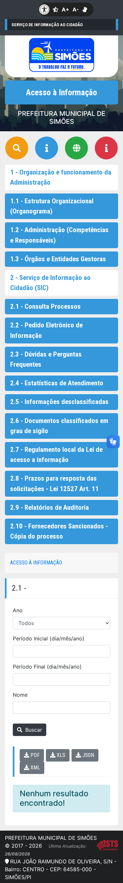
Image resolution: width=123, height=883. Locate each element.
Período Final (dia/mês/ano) (47, 666)
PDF (34, 755)
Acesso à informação (36, 563)
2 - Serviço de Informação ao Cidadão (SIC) (50, 283)
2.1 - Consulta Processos (45, 306)
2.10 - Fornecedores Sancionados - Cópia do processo (59, 531)
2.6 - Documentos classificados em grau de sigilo (59, 426)
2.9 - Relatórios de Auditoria (49, 507)
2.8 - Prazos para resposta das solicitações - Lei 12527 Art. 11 (54, 483)
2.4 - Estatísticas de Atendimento (56, 383)
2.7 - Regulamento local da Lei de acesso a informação (56, 455)
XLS (60, 755)
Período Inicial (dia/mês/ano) (48, 638)
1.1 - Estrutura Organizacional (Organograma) (51, 206)
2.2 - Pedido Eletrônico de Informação (46, 330)
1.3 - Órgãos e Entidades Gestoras (58, 259)
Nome (20, 694)
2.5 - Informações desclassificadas (59, 402)
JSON (87, 755)
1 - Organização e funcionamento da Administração (60, 177)
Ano (18, 610)
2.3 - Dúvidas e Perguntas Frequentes (46, 359)
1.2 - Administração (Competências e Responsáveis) (59, 235)
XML (34, 767)
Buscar (33, 730)
